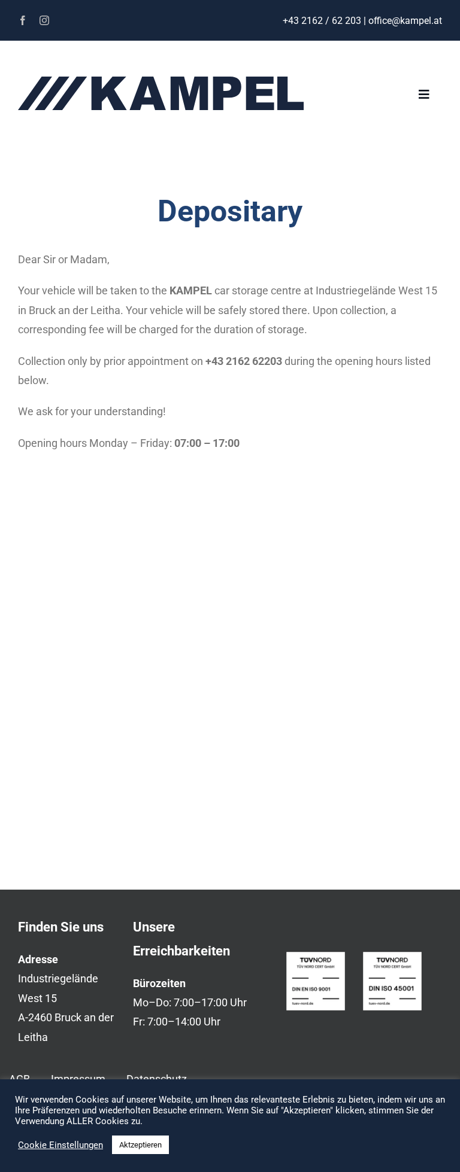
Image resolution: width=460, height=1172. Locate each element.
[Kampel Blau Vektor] (161, 81)
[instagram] (44, 20)
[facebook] (23, 20)
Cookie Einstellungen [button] (60, 1145)
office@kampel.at (405, 20)
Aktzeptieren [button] (140, 1144)
